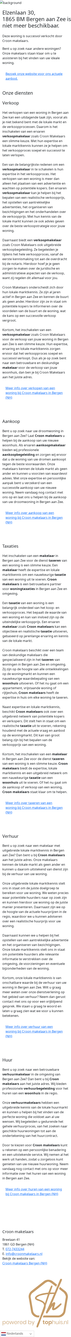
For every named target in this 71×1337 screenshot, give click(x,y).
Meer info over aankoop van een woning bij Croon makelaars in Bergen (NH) (34, 517)
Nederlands (14, 1333)
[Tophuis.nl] (35, 1302)
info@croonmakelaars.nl (24, 1254)
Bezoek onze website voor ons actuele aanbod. (34, 76)
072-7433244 (15, 1249)
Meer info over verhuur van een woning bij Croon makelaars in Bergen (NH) (34, 1031)
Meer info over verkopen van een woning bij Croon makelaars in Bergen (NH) (34, 393)
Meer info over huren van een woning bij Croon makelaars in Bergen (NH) (34, 1191)
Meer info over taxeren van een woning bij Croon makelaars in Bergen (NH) (34, 808)
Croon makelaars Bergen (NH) (24, 1263)
